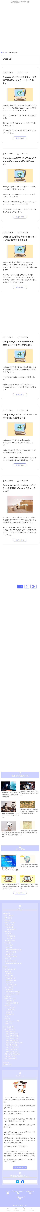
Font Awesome (9, 956)
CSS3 (6, 920)
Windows (7, 976)
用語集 (6, 959)
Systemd (8, 1014)
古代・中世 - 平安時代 (12, 1043)
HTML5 (6, 918)
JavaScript (7, 925)
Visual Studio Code (12, 992)
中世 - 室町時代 (10, 1049)
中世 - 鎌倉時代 (10, 1047)
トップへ (31, 1210)
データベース (8, 998)
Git (5, 1016)
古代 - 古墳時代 (10, 1036)
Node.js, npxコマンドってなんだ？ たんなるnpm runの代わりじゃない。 (19, 161)
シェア (8, 1210)
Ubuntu (8, 1012)
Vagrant (8, 973)
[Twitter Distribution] (17, 1182)
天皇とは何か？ (9, 1058)
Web (4, 913)
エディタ (7, 987)
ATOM (8, 989)
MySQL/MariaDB (11, 1003)
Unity (6, 1019)
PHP (5, 931)
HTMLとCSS (8, 922)
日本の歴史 (6, 1027)
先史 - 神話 (9, 1031)
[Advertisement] (20, 28)
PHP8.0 (9, 936)
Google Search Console (11, 963)
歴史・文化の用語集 (10, 1054)
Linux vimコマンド (11, 994)
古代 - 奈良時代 (10, 1040)
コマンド (8, 983)
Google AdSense (9, 961)
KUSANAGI (9, 952)
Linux (6, 1005)
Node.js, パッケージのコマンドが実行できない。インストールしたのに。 (20, 80)
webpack (10, 929)
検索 (24, 1210)
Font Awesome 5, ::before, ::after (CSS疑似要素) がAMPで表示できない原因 (19, 488)
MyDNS (8, 954)
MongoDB (9, 1001)
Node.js (8, 927)
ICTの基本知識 (8, 969)
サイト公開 (7, 916)
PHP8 (7, 934)
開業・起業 (6, 1064)
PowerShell (10, 985)
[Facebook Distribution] (22, 1182)
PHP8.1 (9, 938)
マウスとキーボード (10, 1021)
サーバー (7, 945)
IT (3, 967)
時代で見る (7, 1029)
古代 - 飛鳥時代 (10, 1038)
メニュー (16, 1210)
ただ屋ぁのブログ (20, 2)
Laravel (6, 943)
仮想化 (6, 971)
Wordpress (7, 940)
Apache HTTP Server (12, 949)
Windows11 (9, 978)
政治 (4, 1062)
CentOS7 (8, 1010)
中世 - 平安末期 (10, 1045)
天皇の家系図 (8, 1056)
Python (6, 996)
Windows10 (9, 980)
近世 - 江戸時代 (10, 1052)
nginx (7, 947)
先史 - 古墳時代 (10, 1034)
